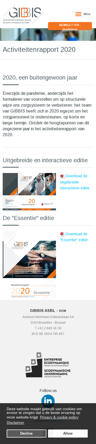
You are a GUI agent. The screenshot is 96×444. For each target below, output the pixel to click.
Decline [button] (26, 433)
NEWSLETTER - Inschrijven (70, 27)
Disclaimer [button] (15, 422)
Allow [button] (68, 433)
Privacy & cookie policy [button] (59, 417)
